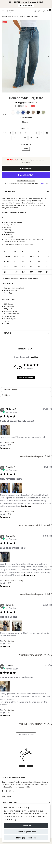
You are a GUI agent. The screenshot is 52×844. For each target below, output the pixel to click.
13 (47, 133)
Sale (4, 22)
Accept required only (26, 832)
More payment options (26, 181)
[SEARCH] (35, 11)
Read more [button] (26, 506)
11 (41, 133)
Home (4, 16)
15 (14, 138)
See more (5, 448)
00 (4, 133)
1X (25, 138)
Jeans (25, 148)
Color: (26, 118)
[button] (13, 112)
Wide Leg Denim (12, 16)
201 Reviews (32, 103)
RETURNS (7, 333)
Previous (4, 56)
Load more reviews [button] (26, 734)
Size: (25, 129)
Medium (25, 122)
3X (37, 138)
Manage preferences (26, 838)
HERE (36, 278)
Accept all (26, 825)
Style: (26, 144)
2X (31, 138)
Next (48, 56)
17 (19, 138)
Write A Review (26, 377)
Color (4, 115)
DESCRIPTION (9, 191)
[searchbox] (26, 389)
